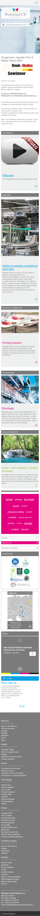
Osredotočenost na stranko (10, 768)
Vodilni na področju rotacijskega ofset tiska (20, 267)
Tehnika (4, 803)
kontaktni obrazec (10, 548)
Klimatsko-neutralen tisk (9, 832)
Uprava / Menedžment (9, 726)
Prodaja (4, 848)
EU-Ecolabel (5, 825)
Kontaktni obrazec (7, 872)
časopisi (25, 529)
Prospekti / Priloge (7, 749)
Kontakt (4, 869)
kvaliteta (12, 517)
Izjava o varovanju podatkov (11, 876)
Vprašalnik (5, 865)
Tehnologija (7, 408)
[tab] (20, 133)
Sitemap (4, 884)
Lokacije (4, 731)
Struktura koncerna (8, 728)
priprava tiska (16, 512)
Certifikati (7, 554)
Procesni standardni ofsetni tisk (12, 836)
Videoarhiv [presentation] (7, 133)
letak (9, 499)
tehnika (19, 523)
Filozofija (4, 733)
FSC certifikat (6, 815)
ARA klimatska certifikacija (10, 834)
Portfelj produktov (12, 342)
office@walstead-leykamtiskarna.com (20, 904)
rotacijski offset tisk (25, 517)
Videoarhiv (8, 175)
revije (16, 506)
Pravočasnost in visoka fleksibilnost (13, 775)
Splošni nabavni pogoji (9, 881)
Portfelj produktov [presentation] (12, 308)
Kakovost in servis (7, 771)
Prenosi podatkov (7, 801)
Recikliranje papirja (7, 822)
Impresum (4, 874)
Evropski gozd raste (8, 818)
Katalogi (4, 754)
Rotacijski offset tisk (8, 792)
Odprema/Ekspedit (7, 799)
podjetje (15, 529)
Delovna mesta (6, 862)
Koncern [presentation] (6, 195)
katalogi (18, 499)
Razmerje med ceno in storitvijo (12, 773)
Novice (3, 738)
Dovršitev (4, 796)
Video (3, 740)
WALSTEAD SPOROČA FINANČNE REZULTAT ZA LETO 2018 (18, 648)
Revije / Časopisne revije (9, 752)
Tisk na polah (5, 789)
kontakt (29, 499)
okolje (28, 523)
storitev (11, 523)
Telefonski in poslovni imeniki (11, 756)
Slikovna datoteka (7, 787)
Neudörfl (24, 506)
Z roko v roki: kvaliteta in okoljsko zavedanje (20, 469)
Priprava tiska (6, 785)
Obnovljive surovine (8, 820)
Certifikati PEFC (6, 813)
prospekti (29, 512)
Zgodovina (4, 735)
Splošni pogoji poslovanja (10, 879)
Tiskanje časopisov (8, 759)
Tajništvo (4, 853)
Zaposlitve (6, 543)
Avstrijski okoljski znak (9, 827)
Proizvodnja (5, 851)
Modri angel (5, 829)
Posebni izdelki (6, 794)
